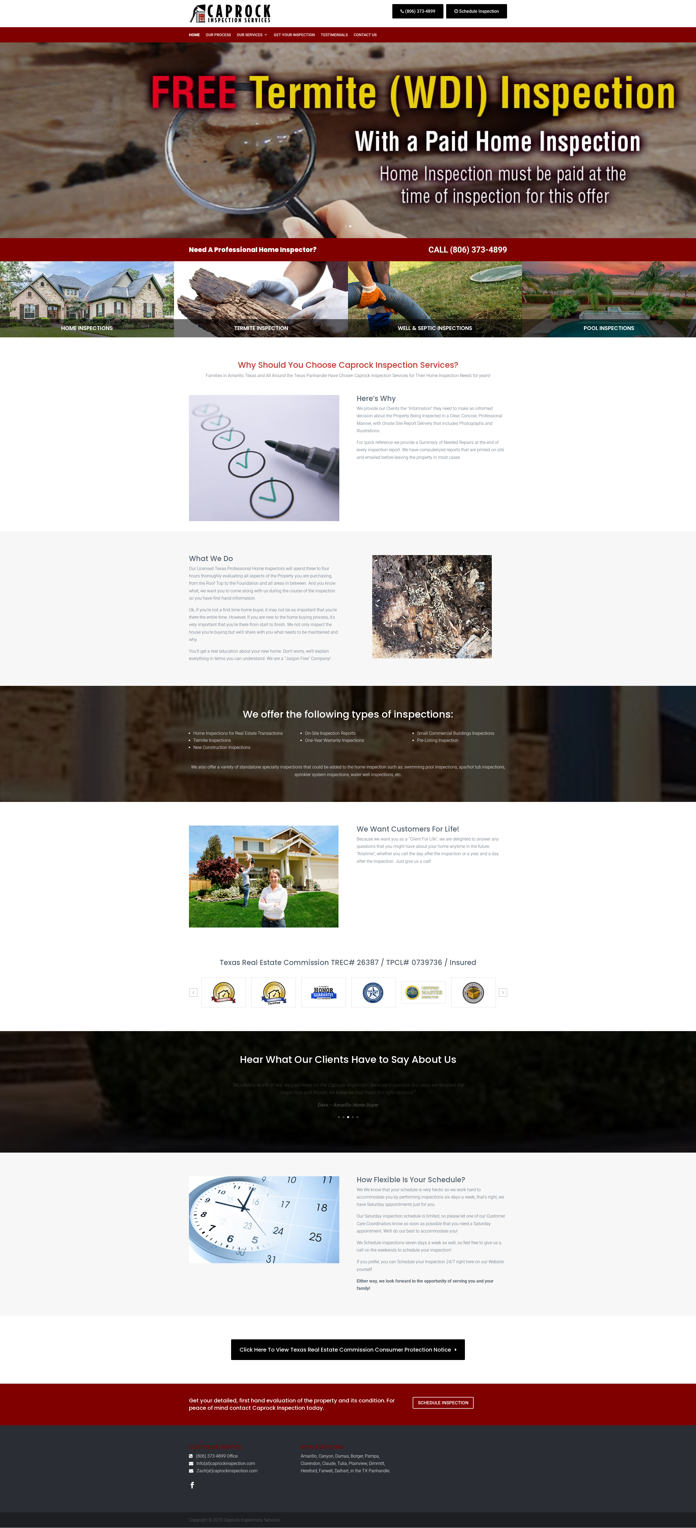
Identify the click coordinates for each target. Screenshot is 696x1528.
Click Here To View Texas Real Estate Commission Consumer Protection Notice (345, 1349)
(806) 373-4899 (419, 11)
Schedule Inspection (478, 11)
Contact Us (365, 35)
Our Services (249, 35)
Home (194, 35)
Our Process (218, 35)
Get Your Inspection (294, 35)
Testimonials (334, 35)
